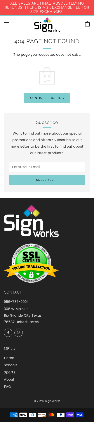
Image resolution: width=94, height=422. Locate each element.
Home (9, 357)
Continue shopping (47, 98)
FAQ (7, 386)
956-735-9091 (16, 301)
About (9, 379)
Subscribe (45, 179)
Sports (9, 372)
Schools (10, 365)
